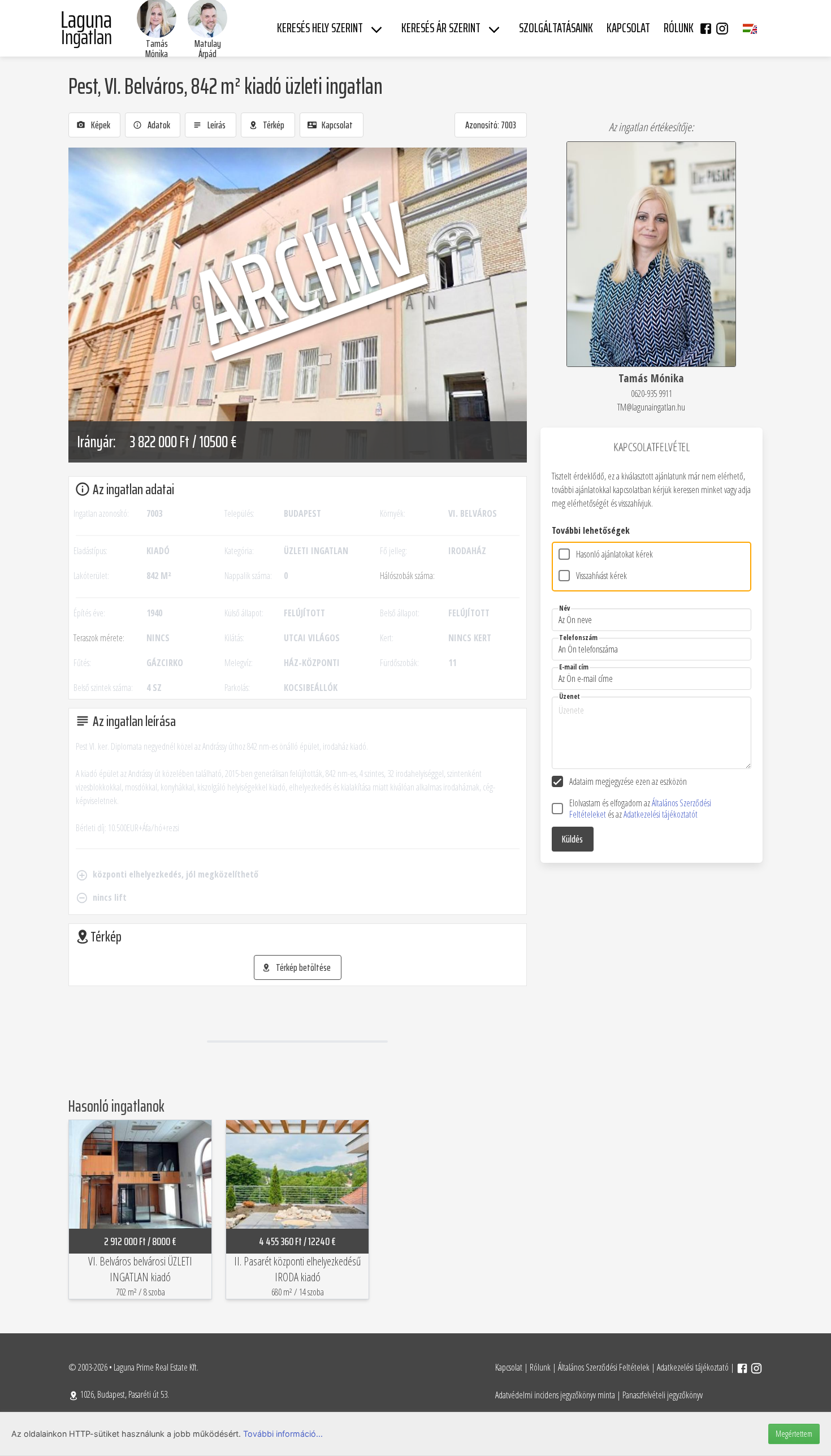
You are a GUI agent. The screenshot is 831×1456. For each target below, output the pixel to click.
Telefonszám (578, 637)
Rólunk (540, 1367)
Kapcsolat (508, 1367)
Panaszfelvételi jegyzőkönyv (662, 1395)
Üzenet (569, 696)
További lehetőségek (591, 530)
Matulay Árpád (207, 49)
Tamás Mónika (156, 49)
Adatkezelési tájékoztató (693, 1367)
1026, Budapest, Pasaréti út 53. (124, 1394)
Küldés (572, 839)
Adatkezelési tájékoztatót (661, 814)
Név (564, 608)
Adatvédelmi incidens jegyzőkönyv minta (555, 1395)
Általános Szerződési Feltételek (604, 1367)
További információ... (283, 1433)
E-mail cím (573, 667)
